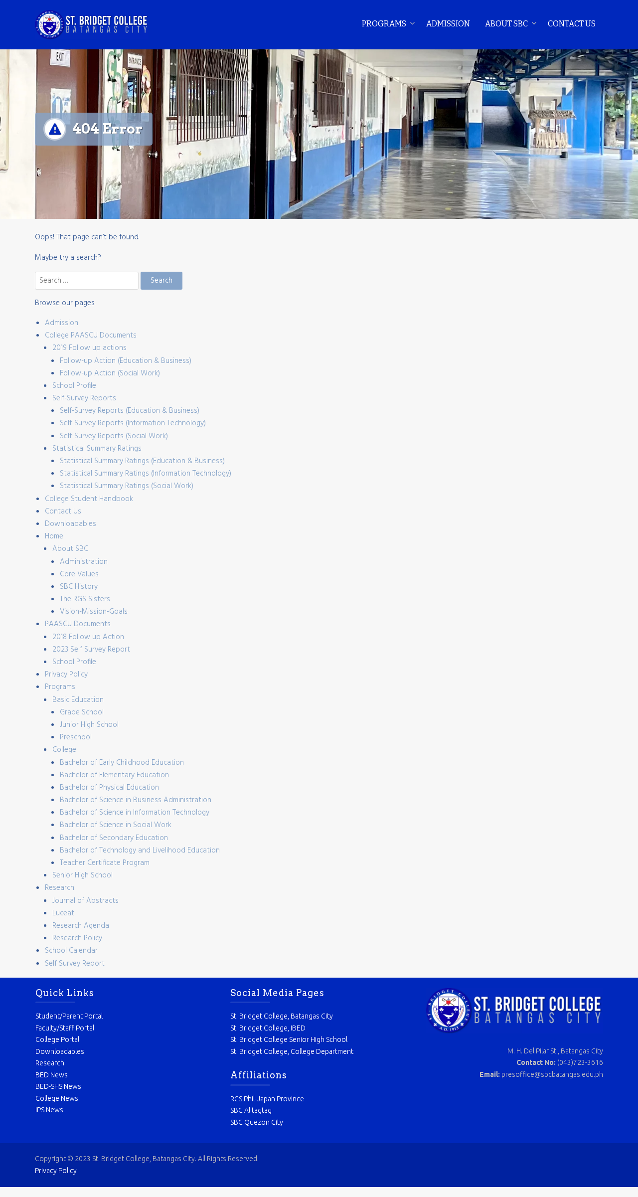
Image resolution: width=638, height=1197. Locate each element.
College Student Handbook (89, 499)
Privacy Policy (66, 675)
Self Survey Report (75, 964)
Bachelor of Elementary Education (114, 775)
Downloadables (70, 524)
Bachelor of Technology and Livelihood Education (140, 850)
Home (54, 536)
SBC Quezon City (256, 1122)
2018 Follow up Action (88, 637)
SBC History (79, 587)
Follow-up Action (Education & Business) (125, 361)
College (64, 750)
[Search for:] (88, 281)
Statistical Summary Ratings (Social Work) (126, 486)
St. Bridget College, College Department (291, 1051)
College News (56, 1098)
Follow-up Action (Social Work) (110, 373)
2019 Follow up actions (89, 348)
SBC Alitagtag (251, 1110)
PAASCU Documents (78, 624)
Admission (448, 23)
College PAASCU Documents (91, 336)
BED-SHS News (58, 1086)
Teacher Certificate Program (105, 863)
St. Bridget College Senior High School (288, 1039)
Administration (84, 562)
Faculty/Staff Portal (64, 1028)
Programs (384, 23)
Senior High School (82, 875)
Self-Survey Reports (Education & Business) (129, 411)
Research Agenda (80, 926)
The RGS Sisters (85, 599)
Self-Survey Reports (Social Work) (114, 436)
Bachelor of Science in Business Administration (135, 800)
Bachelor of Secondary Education (114, 838)
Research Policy (77, 938)
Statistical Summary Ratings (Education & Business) (142, 461)
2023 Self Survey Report (91, 650)
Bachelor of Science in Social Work (115, 825)
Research (59, 888)
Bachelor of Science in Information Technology (134, 813)
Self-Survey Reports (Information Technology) (133, 423)
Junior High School (89, 725)
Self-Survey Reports (84, 398)
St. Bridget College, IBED (268, 1028)
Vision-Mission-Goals (94, 612)
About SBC (506, 23)
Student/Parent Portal (69, 1016)
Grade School (82, 712)
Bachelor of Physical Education (109, 788)
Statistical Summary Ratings (97, 449)
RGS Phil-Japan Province (267, 1099)
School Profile (74, 386)
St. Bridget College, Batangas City (281, 1016)
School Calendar (71, 951)
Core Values (79, 574)
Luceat (63, 913)
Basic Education (78, 700)
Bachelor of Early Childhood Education (122, 763)
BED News (51, 1075)
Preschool (76, 737)
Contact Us (572, 23)
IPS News (49, 1110)
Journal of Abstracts (85, 901)
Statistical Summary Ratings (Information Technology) (145, 474)
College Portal (57, 1039)
